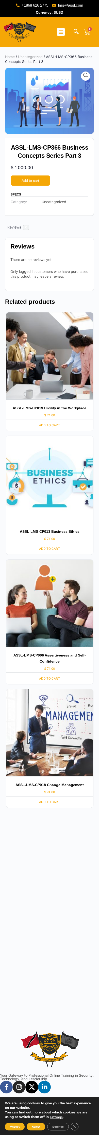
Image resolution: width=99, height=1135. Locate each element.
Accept (15, 1127)
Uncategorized (30, 57)
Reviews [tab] (17, 227)
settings (56, 1117)
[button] (61, 32)
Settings (58, 1127)
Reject (36, 1127)
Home (10, 57)
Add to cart (30, 181)
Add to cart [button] (49, 425)
